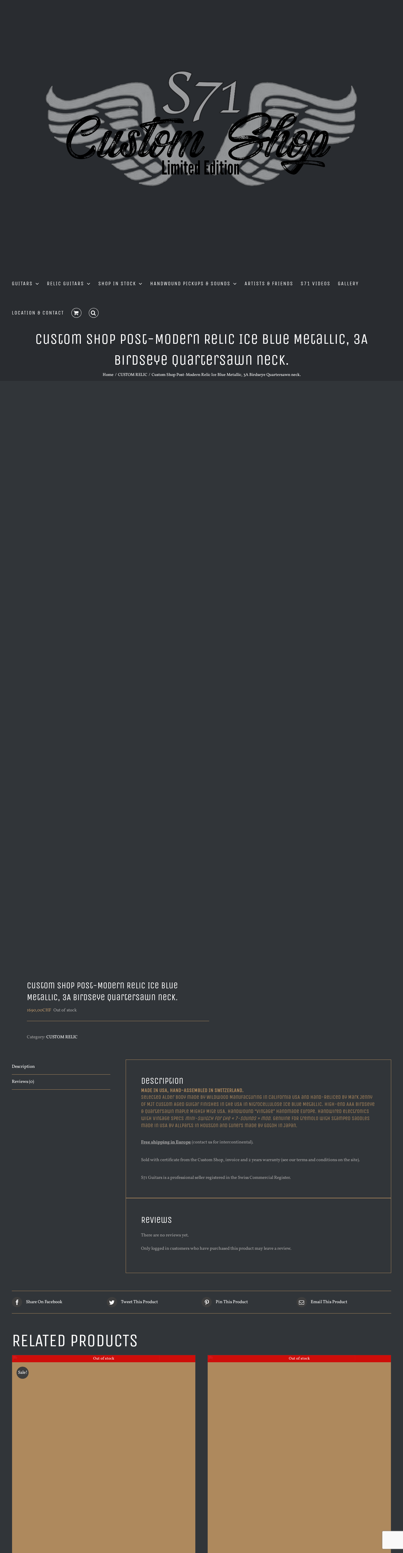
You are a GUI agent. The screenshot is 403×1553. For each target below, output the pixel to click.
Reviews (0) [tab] (23, 1082)
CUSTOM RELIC (62, 1037)
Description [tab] (23, 1067)
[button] (94, 312)
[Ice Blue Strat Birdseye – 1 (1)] (103, 682)
